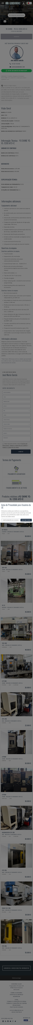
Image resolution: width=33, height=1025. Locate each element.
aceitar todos (26, 520)
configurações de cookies (11, 520)
